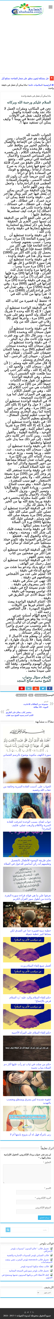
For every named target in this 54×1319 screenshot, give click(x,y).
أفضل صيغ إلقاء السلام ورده (36, 965)
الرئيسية (47, 84)
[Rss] (33, 1312)
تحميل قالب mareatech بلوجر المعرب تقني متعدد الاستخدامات (28, 1260)
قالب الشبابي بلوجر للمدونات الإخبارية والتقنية (28, 1255)
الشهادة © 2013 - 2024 (13, 1315)
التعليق (47, 1162)
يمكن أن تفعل (21, 695)
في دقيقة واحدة (41, 695)
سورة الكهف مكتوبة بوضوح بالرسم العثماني (27, 754)
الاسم (47, 1188)
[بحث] (8, 1229)
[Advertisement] (27, 46)
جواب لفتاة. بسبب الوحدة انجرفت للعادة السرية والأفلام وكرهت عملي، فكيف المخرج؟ (29, 825)
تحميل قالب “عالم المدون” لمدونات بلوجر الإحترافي (31, 1249)
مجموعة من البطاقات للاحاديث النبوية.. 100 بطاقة (35, 704)
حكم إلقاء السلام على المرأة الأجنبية (31, 1032)
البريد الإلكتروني (43, 1197)
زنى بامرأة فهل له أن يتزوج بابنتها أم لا (30, 1134)
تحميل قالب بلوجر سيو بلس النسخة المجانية (29, 1270)
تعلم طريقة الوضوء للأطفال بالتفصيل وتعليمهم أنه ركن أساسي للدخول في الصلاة (27, 861)
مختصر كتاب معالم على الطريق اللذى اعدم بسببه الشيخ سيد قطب (19, 712)
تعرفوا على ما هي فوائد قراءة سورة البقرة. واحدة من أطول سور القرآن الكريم (27, 897)
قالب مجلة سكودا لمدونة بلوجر (35, 1266)
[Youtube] (25, 1312)
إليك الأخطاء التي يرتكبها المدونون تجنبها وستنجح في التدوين (27, 1276)
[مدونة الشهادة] (27, 8)
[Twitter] (28, 1312)
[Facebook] (30, 1312)
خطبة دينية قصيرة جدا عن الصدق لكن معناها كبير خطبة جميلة (30, 932)
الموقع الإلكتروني (43, 1207)
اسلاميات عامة (35, 84)
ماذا (31, 695)
